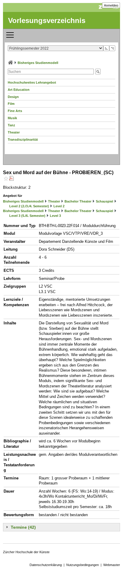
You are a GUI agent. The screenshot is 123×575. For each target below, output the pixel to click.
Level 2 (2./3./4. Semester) (29, 206)
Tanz (11, 125)
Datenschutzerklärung (46, 565)
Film (11, 103)
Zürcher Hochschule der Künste (26, 552)
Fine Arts (15, 111)
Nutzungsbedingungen (82, 565)
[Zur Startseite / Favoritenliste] (10, 63)
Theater (14, 132)
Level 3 (55, 215)
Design (13, 97)
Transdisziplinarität (23, 139)
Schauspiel (104, 201)
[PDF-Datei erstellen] (11, 179)
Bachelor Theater (77, 201)
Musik (12, 118)
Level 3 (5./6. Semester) (27, 215)
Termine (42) (23, 527)
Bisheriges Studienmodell (38, 63)
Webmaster (111, 565)
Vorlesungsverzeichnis (46, 20)
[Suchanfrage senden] (98, 71)
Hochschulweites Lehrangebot (32, 82)
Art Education (19, 89)
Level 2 (58, 206)
